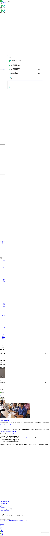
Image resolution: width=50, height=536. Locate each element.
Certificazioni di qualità (10, 520)
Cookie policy (5, 520)
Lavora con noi (3, 242)
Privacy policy (2, 520)
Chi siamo (4, 339)
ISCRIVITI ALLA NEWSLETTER (4, 510)
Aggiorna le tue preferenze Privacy (25, 520)
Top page (2, 535)
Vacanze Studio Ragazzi (4, 259)
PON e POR (4, 333)
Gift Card (3, 336)
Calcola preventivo (9, 2)
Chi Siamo (3, 338)
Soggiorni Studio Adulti (4, 305)
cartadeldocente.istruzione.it (28, 437)
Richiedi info (1, 358)
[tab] (25, 420)
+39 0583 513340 (15, 515)
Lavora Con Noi (4, 337)
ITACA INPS (4, 304)
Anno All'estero (3, 279)
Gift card (3, 241)
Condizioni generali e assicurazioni (17, 520)
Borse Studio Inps (4, 315)
